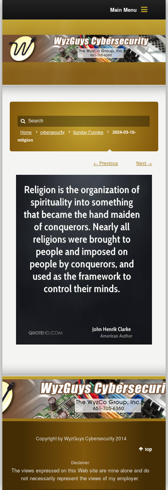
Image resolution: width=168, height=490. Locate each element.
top (148, 448)
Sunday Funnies (88, 132)
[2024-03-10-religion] (84, 256)
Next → (144, 163)
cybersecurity (52, 132)
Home (26, 132)
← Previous (105, 163)
